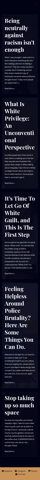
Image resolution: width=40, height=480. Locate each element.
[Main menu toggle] (35, 3)
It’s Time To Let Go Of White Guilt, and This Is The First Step (20, 216)
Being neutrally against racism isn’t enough (20, 35)
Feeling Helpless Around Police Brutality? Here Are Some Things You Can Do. (19, 317)
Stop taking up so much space (19, 405)
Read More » (10, 88)
